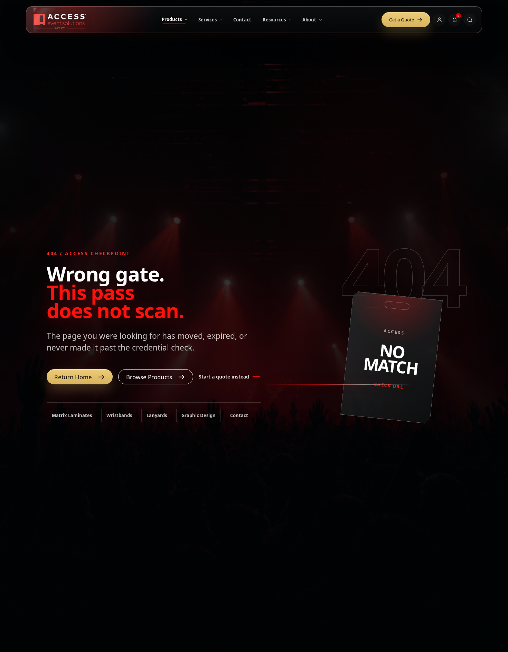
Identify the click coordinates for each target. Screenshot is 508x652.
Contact (239, 415)
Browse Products (155, 376)
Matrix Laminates (72, 415)
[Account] (439, 19)
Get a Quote (406, 19)
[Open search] (469, 19)
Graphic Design (198, 415)
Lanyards (157, 415)
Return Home (79, 376)
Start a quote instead (224, 376)
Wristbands (119, 415)
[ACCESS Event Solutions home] (63, 20)
